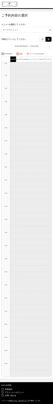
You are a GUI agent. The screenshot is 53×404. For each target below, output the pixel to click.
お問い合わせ (10, 395)
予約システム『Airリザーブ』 (19, 401)
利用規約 (8, 389)
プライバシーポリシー (14, 392)
